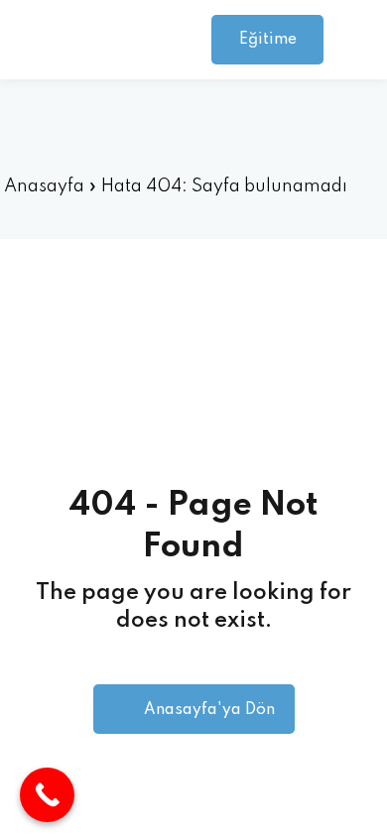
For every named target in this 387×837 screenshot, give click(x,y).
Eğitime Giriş (268, 48)
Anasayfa (44, 186)
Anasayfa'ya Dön (209, 710)
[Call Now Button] (47, 795)
